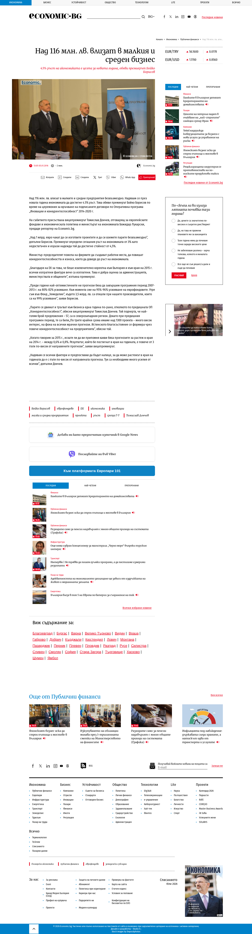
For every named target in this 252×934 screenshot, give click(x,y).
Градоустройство (124, 813)
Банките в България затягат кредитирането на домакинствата (93, 496)
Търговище (114, 652)
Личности (179, 804)
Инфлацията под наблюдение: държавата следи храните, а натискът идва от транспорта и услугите (202, 736)
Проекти (204, 2)
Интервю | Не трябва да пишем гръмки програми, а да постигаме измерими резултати (98, 564)
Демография (122, 799)
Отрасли (67, 795)
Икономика (15, 2)
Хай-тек (148, 808)
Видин (120, 633)
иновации (118, 408)
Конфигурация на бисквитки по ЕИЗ (121, 902)
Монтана (127, 639)
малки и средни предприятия (50, 415)
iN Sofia (203, 813)
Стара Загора (90, 652)
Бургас (62, 633)
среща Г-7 (113, 415)
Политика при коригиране (92, 888)
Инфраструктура (40, 799)
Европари (37, 795)
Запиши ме (217, 766)
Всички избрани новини (137, 608)
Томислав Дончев (137, 415)
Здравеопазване (124, 808)
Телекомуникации (153, 795)
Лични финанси (124, 795)
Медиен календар (88, 907)
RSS (91, 765)
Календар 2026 (206, 790)
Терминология (39, 837)
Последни (51, 485)
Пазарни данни (39, 850)
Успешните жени (207, 817)
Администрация (124, 822)
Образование (122, 804)
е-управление (151, 799)
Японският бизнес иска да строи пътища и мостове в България (91, 512)
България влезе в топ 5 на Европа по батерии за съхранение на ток (93, 595)
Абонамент (84, 884)
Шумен (38, 658)
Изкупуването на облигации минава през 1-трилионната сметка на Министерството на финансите (100, 736)
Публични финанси (189, 39)
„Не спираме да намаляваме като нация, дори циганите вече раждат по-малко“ (198, 330)
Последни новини (212, 17)
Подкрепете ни (86, 900)
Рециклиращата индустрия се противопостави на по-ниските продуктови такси (202, 170)
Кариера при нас (87, 893)
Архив (194, 275)
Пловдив (92, 646)
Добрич (55, 639)
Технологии (141, 2)
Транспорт (37, 808)
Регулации (68, 817)
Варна (76, 633)
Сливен (39, 652)
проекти (81, 415)
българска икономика (43, 864)
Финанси (67, 808)
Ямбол (52, 658)
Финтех (148, 813)
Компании (68, 790)
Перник (59, 646)
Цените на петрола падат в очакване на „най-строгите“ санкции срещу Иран (201, 117)
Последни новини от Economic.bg (203, 182)
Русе (123, 646)
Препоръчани (132, 485)
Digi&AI (147, 790)
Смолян (55, 652)
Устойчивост (78, 2)
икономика (98, 408)
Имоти (66, 813)
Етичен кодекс (119, 888)
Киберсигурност (152, 804)
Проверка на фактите (123, 879)
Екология (120, 817)
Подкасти (204, 795)
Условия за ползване (122, 893)
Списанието (38, 846)
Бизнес (47, 2)
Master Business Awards (211, 808)
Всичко (236, 2)
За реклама (52, 879)
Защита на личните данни (92, 879)
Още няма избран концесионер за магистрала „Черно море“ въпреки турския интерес (99, 547)
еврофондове (65, 408)
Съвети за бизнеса (94, 790)
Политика (120, 790)
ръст (96, 415)
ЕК (82, 408)
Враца (134, 633)
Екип (48, 884)
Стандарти (90, 795)
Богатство (179, 799)
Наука (177, 790)
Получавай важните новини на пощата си (182, 763)
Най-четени (90, 485)
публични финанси (70, 864)
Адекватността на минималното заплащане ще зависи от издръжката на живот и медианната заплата (98, 580)
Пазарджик (41, 646)
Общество (110, 2)
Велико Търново (98, 633)
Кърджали (73, 639)
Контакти (50, 888)
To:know (36, 842)
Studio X (136, 928)
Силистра (138, 646)
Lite (173, 2)
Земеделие (38, 813)
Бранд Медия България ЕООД (57, 894)
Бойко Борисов (41, 408)
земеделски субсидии (116, 864)
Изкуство (178, 808)
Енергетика (38, 804)
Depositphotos (133, 931)
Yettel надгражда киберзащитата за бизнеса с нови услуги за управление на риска (201, 135)
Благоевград (43, 633)
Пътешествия (181, 795)
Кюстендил (94, 639)
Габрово (39, 639)
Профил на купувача (56, 900)
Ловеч (111, 639)
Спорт (177, 813)
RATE (201, 799)
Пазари (67, 804)
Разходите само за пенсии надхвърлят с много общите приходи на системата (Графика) (100, 531)
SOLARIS (203, 822)
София (70, 652)
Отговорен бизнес (94, 799)
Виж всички (217, 695)
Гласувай (179, 275)
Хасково (133, 652)
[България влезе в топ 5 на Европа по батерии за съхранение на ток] (39, 597)
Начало (159, 39)
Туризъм (36, 817)
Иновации (68, 799)
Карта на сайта (119, 884)
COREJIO (203, 804)
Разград (109, 646)
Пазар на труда (39, 822)
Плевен (75, 646)
